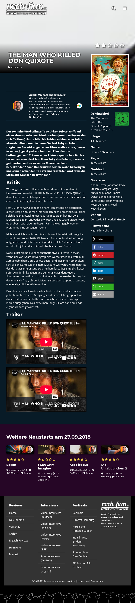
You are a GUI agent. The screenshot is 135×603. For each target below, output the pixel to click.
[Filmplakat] (110, 82)
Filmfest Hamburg (83, 520)
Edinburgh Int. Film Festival (80, 554)
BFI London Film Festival (82, 565)
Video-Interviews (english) (51, 525)
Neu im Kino (16, 520)
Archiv (13, 533)
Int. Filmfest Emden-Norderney (79, 541)
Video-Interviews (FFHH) (51, 536)
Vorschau (14, 526)
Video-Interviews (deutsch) (51, 515)
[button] (103, 239)
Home (13, 513)
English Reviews (18, 540)
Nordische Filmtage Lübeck (82, 528)
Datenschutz (97, 581)
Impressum (83, 581)
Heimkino (15, 547)
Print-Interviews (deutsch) (50, 558)
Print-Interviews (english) (50, 569)
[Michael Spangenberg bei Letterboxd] (79, 105)
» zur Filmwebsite (101, 230)
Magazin (14, 554)
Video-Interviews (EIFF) (51, 547)
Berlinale (77, 513)
